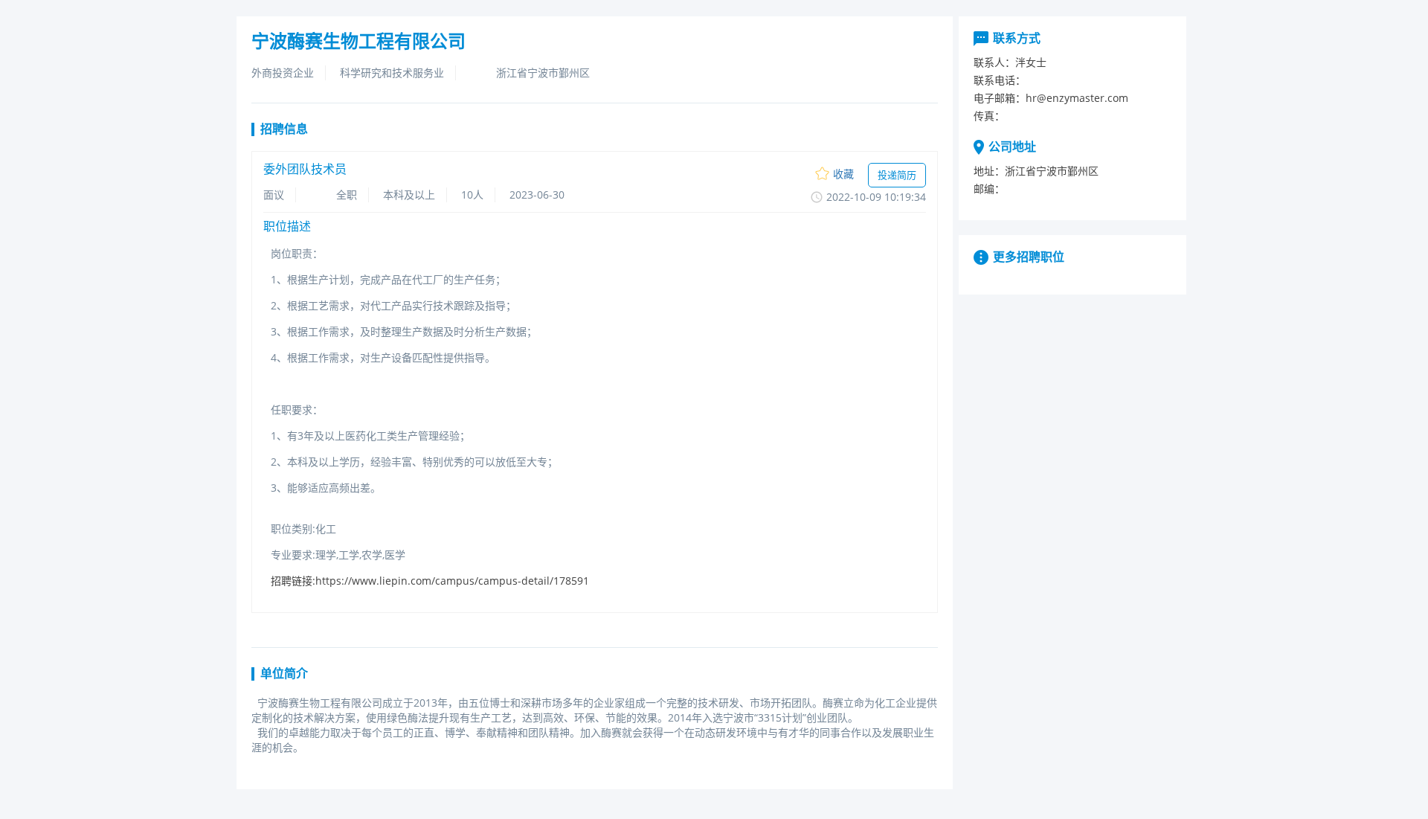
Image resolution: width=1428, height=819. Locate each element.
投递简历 (897, 175)
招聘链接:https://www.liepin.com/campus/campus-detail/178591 (430, 581)
